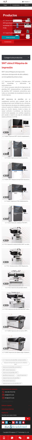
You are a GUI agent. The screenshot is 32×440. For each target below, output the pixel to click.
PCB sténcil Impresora (9, 380)
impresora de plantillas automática (12, 367)
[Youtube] (3, 422)
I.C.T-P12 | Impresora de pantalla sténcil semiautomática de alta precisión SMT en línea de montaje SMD (16, 287)
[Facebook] (16, 422)
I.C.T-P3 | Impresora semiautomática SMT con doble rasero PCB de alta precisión (16, 244)
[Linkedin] (6, 422)
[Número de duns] (16, 426)
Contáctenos (16, 5)
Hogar (5, 5)
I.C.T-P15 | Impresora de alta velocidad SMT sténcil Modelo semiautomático (16, 309)
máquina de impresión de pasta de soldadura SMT (15, 363)
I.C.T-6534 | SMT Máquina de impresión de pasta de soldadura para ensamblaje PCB (16, 179)
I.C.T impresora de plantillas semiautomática (14, 360)
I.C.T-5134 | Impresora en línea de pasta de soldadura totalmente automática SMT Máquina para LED (16, 158)
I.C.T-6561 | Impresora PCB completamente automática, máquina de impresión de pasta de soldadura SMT (16, 201)
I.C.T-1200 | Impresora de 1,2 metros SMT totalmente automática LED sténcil (16, 331)
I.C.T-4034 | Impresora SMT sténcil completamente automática (16, 136)
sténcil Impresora (21, 375)
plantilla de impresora (8, 375)
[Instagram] (20, 422)
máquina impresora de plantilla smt (12, 383)
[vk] (13, 422)
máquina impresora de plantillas (11, 378)
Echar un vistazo (10, 37)
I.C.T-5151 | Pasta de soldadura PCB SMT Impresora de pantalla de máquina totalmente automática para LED (16, 223)
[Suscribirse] (27, 418)
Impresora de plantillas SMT (10, 372)
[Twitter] (10, 422)
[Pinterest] (23, 422)
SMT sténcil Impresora (9, 370)
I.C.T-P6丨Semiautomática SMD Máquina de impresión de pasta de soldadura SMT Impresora (16, 266)
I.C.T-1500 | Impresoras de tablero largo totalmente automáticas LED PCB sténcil (16, 352)
